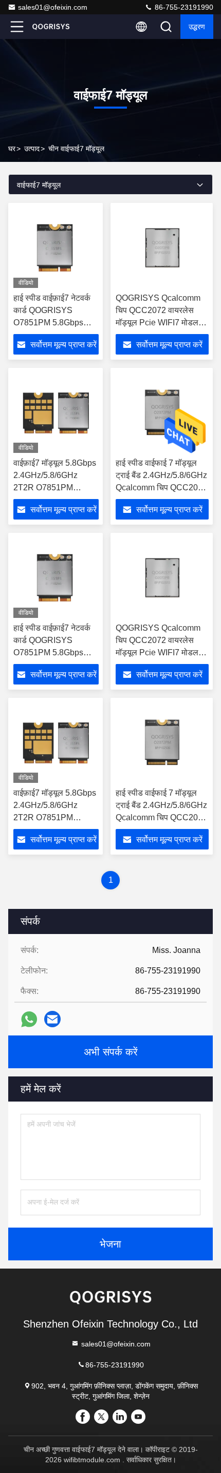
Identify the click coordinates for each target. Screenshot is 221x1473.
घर (11, 148)
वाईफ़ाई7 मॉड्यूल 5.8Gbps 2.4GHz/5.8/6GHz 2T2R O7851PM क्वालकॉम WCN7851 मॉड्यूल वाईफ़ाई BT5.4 (54, 487)
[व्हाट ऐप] (29, 1019)
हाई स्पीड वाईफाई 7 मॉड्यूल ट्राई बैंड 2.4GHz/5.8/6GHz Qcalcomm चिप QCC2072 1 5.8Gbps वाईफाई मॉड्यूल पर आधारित (161, 487)
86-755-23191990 (183, 7)
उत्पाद (32, 148)
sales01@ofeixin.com (52, 7)
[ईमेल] (52, 1019)
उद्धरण (197, 27)
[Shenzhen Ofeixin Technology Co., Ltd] (50, 26)
